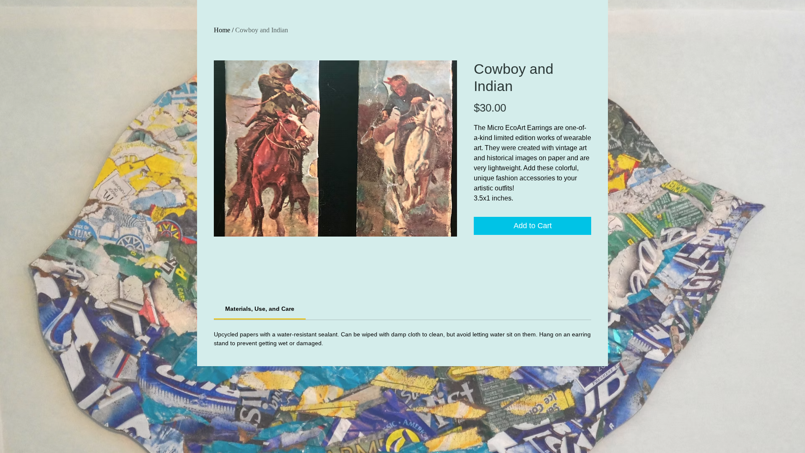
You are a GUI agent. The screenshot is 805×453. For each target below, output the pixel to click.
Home (222, 30)
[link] (259, 308)
